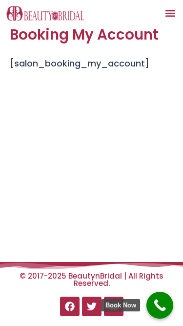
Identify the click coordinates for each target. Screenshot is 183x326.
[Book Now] (159, 305)
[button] (170, 13)
